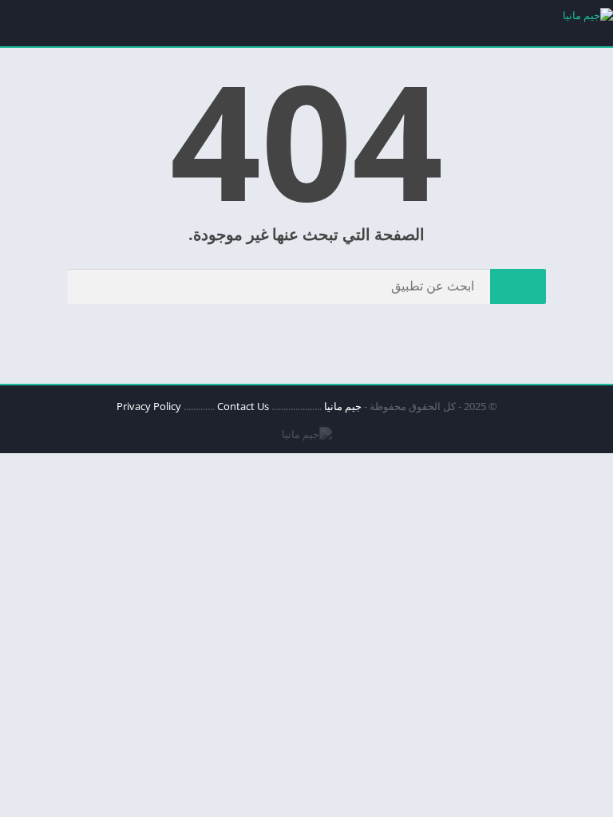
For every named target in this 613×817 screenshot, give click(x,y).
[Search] (518, 286)
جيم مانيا (343, 406)
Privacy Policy (149, 406)
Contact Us (243, 406)
